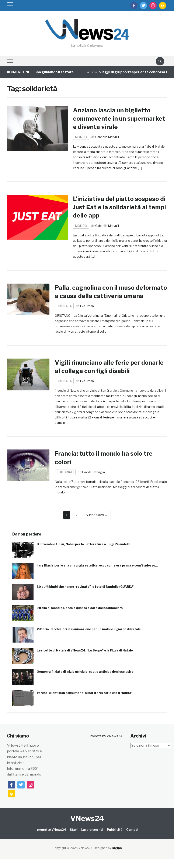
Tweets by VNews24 (105, 736)
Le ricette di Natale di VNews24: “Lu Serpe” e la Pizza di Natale (85, 650)
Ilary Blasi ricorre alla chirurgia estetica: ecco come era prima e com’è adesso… (97, 565)
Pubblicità (114, 829)
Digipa (117, 848)
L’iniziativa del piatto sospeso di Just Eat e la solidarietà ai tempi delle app (119, 207)
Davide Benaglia (93, 472)
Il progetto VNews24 (50, 829)
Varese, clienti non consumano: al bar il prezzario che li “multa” (85, 693)
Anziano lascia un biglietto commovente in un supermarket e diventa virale (119, 118)
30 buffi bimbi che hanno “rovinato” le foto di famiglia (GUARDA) (86, 586)
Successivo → (97, 515)
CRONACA (64, 306)
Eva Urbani (87, 306)
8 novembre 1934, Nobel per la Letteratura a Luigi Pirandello (83, 544)
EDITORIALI (65, 472)
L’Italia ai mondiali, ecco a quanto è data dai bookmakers (80, 608)
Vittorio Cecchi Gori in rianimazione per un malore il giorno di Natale (89, 629)
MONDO (81, 137)
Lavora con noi (92, 829)
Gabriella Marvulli (107, 137)
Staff (73, 829)
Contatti (132, 829)
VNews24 (87, 818)
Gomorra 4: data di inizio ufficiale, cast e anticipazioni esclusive (85, 671)
